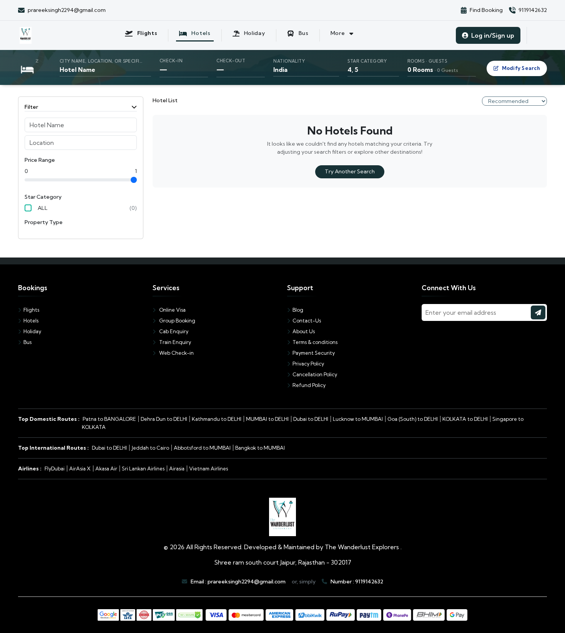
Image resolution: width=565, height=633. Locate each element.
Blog (297, 310)
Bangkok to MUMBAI (260, 448)
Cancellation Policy (314, 374)
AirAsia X (80, 468)
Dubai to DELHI (310, 419)
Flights (31, 310)
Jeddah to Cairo (150, 448)
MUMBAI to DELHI (267, 419)
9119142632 (369, 581)
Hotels (30, 320)
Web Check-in (176, 353)
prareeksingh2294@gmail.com (247, 581)
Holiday (32, 331)
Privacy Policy (308, 364)
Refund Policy (309, 385)
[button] (282, 67)
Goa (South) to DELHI (412, 419)
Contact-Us (306, 320)
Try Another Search (350, 171)
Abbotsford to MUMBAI (202, 448)
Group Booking (176, 320)
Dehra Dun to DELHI (164, 419)
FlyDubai (55, 468)
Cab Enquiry (173, 331)
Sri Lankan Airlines (143, 468)
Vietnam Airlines (208, 468)
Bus (27, 342)
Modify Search (521, 68)
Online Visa (172, 310)
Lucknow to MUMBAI (358, 419)
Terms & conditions (314, 342)
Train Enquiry (174, 342)
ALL (43, 207)
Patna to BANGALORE (109, 419)
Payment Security (313, 353)
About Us (303, 331)
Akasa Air (106, 468)
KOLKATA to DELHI (465, 419)
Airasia (176, 468)
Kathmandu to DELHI (216, 419)
